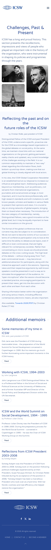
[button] (48, 8)
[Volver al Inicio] (14, 8)
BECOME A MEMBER (37, 537)
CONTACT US (19, 537)
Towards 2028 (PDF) (24, 303)
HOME (7, 537)
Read (6, 361)
